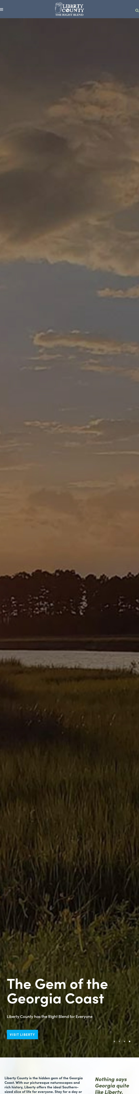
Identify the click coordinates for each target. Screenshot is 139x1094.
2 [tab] (120, 1042)
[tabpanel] (69, 537)
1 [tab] (115, 1042)
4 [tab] (130, 1042)
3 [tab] (125, 1042)
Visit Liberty (22, 1034)
